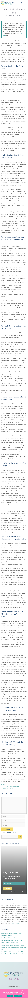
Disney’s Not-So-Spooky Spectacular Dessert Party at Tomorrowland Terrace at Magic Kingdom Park (13, 947)
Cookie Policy (18, 995)
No (12, 995)
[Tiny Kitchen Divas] (8, 3)
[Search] (20, 837)
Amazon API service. (15, 923)
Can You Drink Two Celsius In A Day (11, 786)
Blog (4, 784)
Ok (8, 995)
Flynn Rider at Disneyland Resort (9, 937)
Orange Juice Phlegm (8, 788)
